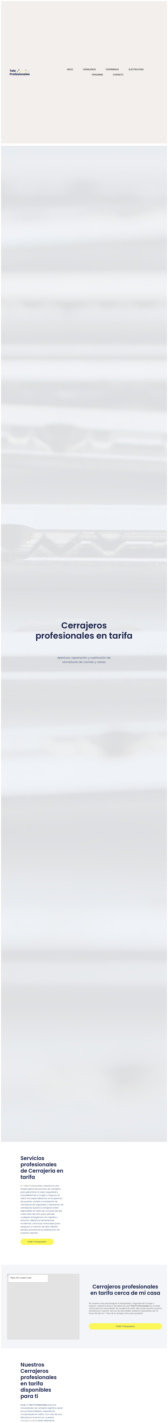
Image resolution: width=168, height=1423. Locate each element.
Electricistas (136, 69)
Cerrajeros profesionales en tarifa (84, 631)
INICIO (70, 69)
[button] (37, 1242)
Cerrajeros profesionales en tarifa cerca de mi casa (125, 1290)
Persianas (97, 74)
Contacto (118, 74)
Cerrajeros (89, 69)
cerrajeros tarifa (28, 1420)
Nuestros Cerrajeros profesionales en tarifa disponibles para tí (38, 1380)
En (31, 1185)
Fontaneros (112, 69)
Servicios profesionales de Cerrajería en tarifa (41, 1168)
